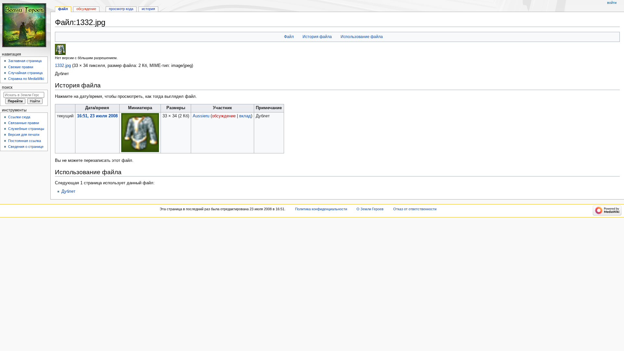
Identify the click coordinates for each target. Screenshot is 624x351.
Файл (289, 36)
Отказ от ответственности (414, 209)
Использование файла (362, 36)
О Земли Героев (370, 209)
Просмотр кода (121, 9)
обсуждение (224, 116)
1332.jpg (63, 65)
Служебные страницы (26, 129)
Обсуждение (86, 9)
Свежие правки (20, 67)
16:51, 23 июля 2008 (97, 116)
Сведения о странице (26, 147)
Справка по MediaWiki (26, 79)
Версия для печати (23, 134)
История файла (317, 36)
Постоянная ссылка (24, 141)
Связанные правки (23, 123)
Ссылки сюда (19, 117)
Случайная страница (25, 73)
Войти (612, 3)
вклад (245, 116)
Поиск (7, 87)
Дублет (68, 191)
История (148, 9)
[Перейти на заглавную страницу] (25, 25)
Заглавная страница (25, 61)
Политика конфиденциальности (321, 209)
